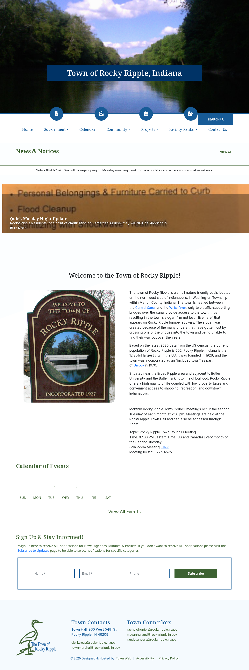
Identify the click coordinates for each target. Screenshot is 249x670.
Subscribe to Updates (33, 550)
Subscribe (196, 573)
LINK (165, 447)
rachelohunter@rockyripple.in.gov (152, 629)
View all (226, 152)
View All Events (124, 511)
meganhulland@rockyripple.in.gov (152, 634)
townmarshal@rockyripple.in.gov (95, 648)
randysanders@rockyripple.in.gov (151, 639)
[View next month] (76, 486)
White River (177, 308)
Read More (18, 228)
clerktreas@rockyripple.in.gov (93, 642)
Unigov (138, 365)
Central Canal (145, 308)
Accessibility (145, 658)
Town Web (123, 658)
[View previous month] (55, 486)
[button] (56, 129)
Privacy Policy (169, 658)
